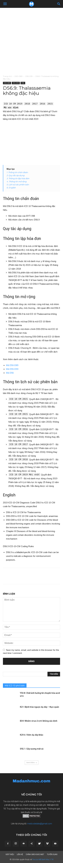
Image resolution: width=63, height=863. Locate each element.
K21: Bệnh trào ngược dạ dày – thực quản (39, 707)
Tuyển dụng (52, 854)
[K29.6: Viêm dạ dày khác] (10, 738)
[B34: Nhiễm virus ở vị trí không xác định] (10, 724)
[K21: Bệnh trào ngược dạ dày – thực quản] (10, 710)
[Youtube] (55, 844)
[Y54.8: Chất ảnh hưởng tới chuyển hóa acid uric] (10, 697)
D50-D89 (19, 76)
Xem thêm (30, 762)
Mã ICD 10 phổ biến (15, 685)
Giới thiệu (10, 854)
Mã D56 (10, 373)
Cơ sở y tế (37, 812)
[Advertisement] (31, 40)
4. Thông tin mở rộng (17, 181)
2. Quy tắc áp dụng (15, 175)
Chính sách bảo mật (35, 854)
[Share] (31, 844)
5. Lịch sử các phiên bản (18, 184)
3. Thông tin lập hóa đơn (18, 178)
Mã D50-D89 (12, 365)
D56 (22, 83)
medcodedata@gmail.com (39, 823)
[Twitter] (39, 844)
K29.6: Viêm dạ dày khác (31, 735)
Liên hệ (20, 854)
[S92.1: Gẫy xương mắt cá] (10, 752)
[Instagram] (16, 844)
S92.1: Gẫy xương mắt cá (31, 749)
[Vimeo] (47, 844)
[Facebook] (8, 844)
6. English (11, 187)
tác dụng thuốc (40, 808)
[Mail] (24, 844)
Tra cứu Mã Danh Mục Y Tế (42, 859)
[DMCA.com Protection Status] (31, 817)
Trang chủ (7, 76)
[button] (59, 4)
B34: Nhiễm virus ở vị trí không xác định (38, 721)
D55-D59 (29, 76)
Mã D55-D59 (12, 369)
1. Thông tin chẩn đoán (17, 172)
